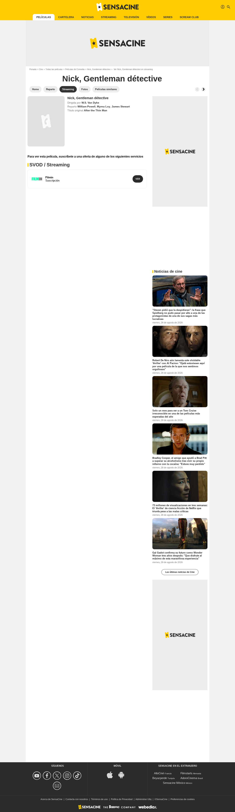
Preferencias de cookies (183, 799)
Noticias (87, 17)
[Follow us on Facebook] (47, 775)
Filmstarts (186, 773)
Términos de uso (99, 799)
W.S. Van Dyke (90, 102)
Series (167, 17)
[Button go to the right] (203, 89)
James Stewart (121, 106)
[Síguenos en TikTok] (77, 775)
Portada (32, 69)
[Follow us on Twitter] (57, 775)
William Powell (86, 106)
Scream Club (189, 17)
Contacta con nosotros (77, 799)
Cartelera (66, 17)
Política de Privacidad (122, 799)
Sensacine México (174, 782)
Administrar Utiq (143, 799)
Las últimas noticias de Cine (180, 572)
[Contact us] (57, 786)
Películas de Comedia (74, 69)
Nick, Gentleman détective (99, 69)
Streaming (108, 17)
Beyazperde (159, 778)
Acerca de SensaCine (51, 799)
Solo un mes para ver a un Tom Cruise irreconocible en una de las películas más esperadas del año (176, 413)
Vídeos (151, 17)
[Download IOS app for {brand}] (111, 774)
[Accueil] (117, 7)
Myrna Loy (103, 106)
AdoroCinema (188, 778)
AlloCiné (159, 773)
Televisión (131, 17)
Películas (43, 17)
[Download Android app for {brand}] (123, 774)
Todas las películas (54, 69)
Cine (41, 69)
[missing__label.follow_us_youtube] (37, 775)
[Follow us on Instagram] (67, 775)
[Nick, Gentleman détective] (46, 121)
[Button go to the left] (197, 89)
